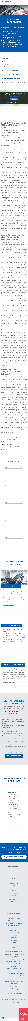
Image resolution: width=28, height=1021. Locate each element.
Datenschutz (14, 940)
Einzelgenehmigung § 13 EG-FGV (14, 966)
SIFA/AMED (14, 983)
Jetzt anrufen (15, 756)
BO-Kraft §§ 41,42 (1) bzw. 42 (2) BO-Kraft (14, 971)
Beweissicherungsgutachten (15, 923)
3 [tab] (14, 835)
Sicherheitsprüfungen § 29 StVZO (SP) (14, 961)
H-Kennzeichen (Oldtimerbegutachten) (14, 959)
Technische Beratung (15, 925)
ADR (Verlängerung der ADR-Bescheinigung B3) (14, 973)
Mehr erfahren (14, 96)
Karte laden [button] (14, 99)
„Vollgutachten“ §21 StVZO (14, 963)
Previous (3, 809)
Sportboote (14, 935)
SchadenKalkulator (23, 1014)
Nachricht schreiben (12, 78)
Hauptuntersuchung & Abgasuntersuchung (14, 954)
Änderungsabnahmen (14, 956)
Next (25, 809)
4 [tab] (16, 835)
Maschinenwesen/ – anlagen (14, 932)
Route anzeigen (9, 67)
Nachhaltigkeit (14, 883)
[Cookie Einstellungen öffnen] (2, 1018)
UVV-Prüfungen (14, 986)
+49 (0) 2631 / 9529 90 (11, 71)
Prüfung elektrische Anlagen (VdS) (14, 993)
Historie (14, 880)
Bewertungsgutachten (14, 920)
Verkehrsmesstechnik (14, 930)
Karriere (14, 885)
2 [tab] (13, 835)
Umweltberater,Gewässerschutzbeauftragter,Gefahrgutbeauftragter (14, 990)
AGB (14, 947)
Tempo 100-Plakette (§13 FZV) (14, 968)
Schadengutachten (15, 918)
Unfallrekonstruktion (14, 928)
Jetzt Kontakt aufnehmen (15, 857)
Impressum (14, 945)
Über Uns (14, 878)
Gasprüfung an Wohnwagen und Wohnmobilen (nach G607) (14, 976)
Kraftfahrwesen (14, 916)
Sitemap (14, 942)
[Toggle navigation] (14, 2)
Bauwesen (14, 937)
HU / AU (22, 1010)
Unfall (22, 1019)
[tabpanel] (14, 809)
